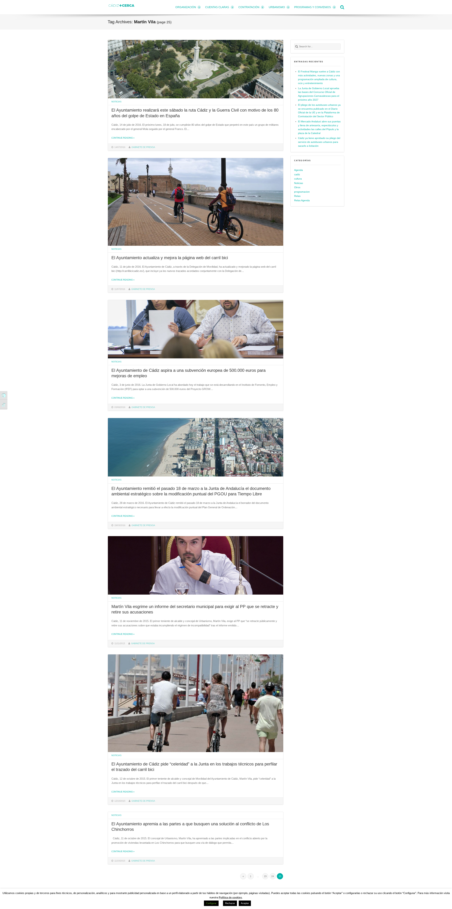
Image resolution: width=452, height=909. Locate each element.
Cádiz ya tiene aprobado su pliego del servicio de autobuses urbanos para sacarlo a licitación (319, 142)
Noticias (116, 101)
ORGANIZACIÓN (185, 7)
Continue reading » (123, 138)
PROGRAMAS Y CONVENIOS (312, 7)
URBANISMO (277, 7)
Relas (297, 196)
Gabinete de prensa (143, 147)
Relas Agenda (302, 200)
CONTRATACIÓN (248, 7)
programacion (302, 191)
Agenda (298, 170)
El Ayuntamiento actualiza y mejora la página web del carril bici (169, 257)
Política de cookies (230, 897)
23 (265, 876)
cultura (298, 178)
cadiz (297, 174)
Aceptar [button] (245, 903)
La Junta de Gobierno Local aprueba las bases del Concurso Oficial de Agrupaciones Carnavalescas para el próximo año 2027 (318, 94)
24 (272, 876)
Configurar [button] (211, 903)
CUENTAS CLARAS (217, 7)
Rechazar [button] (230, 903)
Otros (297, 187)
